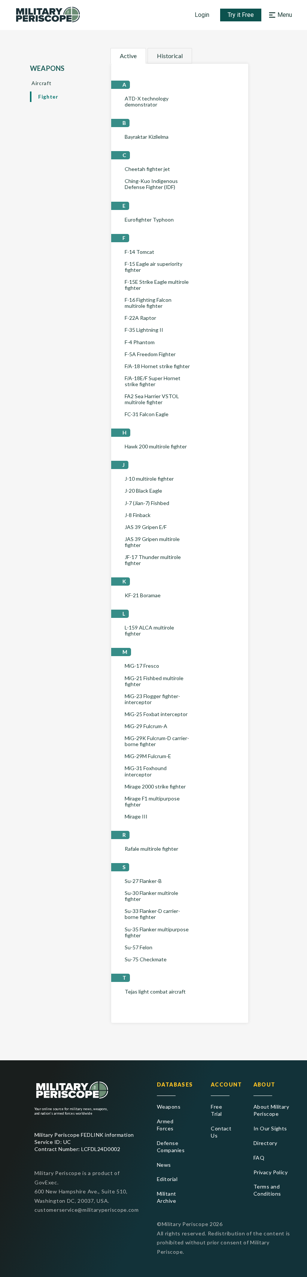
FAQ (258, 1157)
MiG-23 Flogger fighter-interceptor (152, 699)
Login (202, 14)
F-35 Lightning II (144, 330)
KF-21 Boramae (143, 595)
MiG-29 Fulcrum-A (146, 726)
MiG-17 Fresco (142, 666)
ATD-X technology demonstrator (146, 102)
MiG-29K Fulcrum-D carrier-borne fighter (157, 741)
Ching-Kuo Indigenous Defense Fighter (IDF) (151, 184)
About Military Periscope (271, 1110)
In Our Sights (270, 1128)
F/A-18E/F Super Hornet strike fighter (152, 381)
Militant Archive (166, 1197)
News (164, 1165)
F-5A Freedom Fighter (150, 354)
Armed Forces (165, 1125)
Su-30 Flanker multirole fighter (151, 896)
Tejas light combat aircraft (155, 992)
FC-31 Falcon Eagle (146, 414)
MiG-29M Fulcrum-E (148, 756)
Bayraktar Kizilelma (146, 137)
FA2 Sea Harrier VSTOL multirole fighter (152, 399)
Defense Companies (171, 1146)
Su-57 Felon (138, 947)
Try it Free (241, 14)
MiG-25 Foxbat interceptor (156, 714)
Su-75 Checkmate (146, 959)
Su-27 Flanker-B (143, 881)
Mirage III (136, 817)
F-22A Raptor (140, 318)
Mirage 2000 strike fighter (155, 787)
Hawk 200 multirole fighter (156, 447)
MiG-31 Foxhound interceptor (146, 771)
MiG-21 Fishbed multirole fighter (154, 681)
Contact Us (220, 1132)
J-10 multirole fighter (149, 479)
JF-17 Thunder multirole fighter (153, 560)
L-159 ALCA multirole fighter (149, 631)
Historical (170, 55)
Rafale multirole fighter (151, 849)
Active (128, 55)
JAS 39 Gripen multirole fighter (152, 542)
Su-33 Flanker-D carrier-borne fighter (152, 914)
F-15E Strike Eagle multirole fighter (157, 285)
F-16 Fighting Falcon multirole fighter (148, 303)
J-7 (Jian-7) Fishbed (147, 503)
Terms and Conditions (267, 1190)
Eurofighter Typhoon (149, 220)
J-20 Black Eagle (143, 491)
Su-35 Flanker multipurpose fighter (157, 932)
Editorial (167, 1179)
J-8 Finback (138, 515)
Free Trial (216, 1110)
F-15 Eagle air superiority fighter (153, 267)
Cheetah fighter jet (147, 169)
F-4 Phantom (140, 342)
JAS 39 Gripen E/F (146, 527)
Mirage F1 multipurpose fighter (152, 802)
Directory (265, 1143)
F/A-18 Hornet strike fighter (157, 366)
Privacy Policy (270, 1172)
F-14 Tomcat (139, 252)
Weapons (168, 1106)
